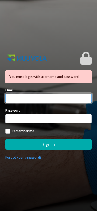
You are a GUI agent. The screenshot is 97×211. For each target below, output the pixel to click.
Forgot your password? (23, 157)
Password (12, 110)
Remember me (23, 131)
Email (9, 90)
